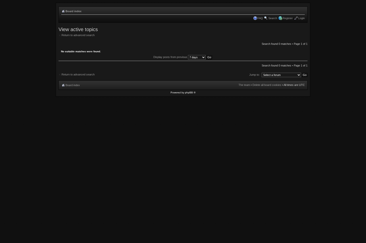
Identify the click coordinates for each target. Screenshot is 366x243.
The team (244, 84)
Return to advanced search (78, 35)
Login (301, 18)
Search (272, 18)
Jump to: (254, 74)
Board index (73, 11)
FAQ (260, 18)
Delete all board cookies (266, 84)
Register (288, 18)
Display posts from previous (170, 57)
